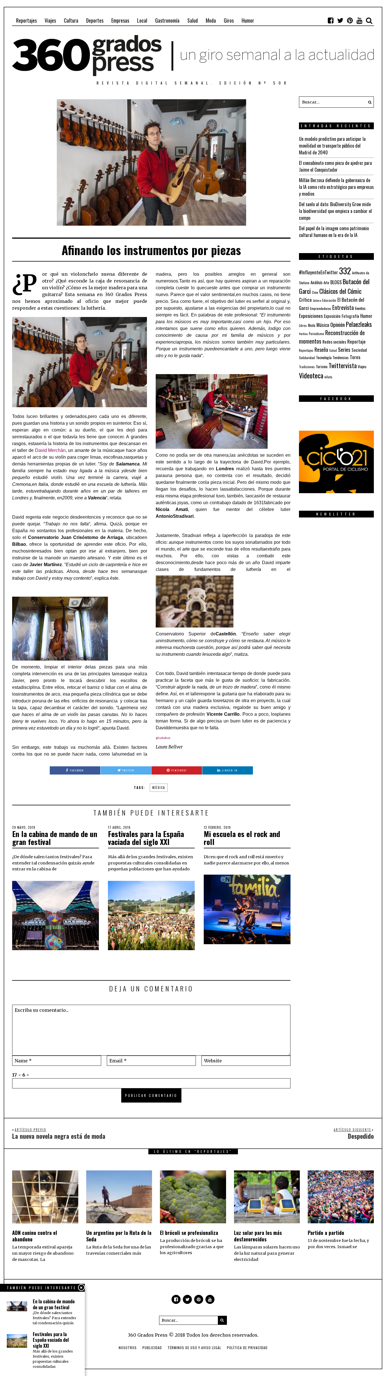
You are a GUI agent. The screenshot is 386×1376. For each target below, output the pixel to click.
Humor (248, 20)
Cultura (71, 20)
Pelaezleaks (359, 324)
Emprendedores (320, 308)
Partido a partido (326, 1232)
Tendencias (341, 357)
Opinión (337, 324)
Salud (192, 20)
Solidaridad (307, 357)
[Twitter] (340, 20)
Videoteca (311, 375)
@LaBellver (163, 737)
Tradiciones (307, 366)
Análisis (316, 282)
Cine (315, 292)
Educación (329, 300)
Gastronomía (167, 20)
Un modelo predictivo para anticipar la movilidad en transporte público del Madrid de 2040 (332, 145)
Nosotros (128, 1347)
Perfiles (303, 333)
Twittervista (343, 365)
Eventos (360, 308)
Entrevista (343, 307)
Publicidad (152, 1347)
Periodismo (316, 333)
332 (345, 270)
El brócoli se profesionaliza (189, 1232)
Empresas (120, 20)
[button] (368, 102)
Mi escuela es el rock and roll (242, 837)
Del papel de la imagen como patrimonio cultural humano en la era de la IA (334, 231)
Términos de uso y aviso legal (194, 1347)
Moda (211, 20)
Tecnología (323, 357)
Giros (229, 20)
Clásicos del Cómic (340, 291)
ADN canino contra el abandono (34, 1236)
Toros (355, 357)
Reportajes (26, 20)
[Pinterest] (350, 20)
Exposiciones (311, 315)
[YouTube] (359, 20)
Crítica (305, 299)
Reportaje (356, 341)
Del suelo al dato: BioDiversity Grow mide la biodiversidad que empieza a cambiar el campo (335, 211)
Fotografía (350, 316)
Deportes (94, 20)
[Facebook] (330, 20)
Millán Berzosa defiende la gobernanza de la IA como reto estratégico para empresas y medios (336, 187)
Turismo (322, 366)
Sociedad (359, 350)
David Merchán (50, 450)
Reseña (321, 349)
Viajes (50, 20)
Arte (326, 282)
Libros (303, 325)
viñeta (328, 377)
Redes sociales (334, 341)
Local (142, 20)
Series (344, 349)
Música (158, 787)
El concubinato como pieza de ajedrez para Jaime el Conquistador (335, 166)
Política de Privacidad (247, 1347)
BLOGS (336, 282)
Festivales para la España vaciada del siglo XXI (146, 837)
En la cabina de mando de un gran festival (54, 837)
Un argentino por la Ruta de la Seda (118, 1236)
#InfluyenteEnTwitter (318, 272)
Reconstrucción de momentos (332, 336)
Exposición (332, 316)
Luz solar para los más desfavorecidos (258, 1236)
